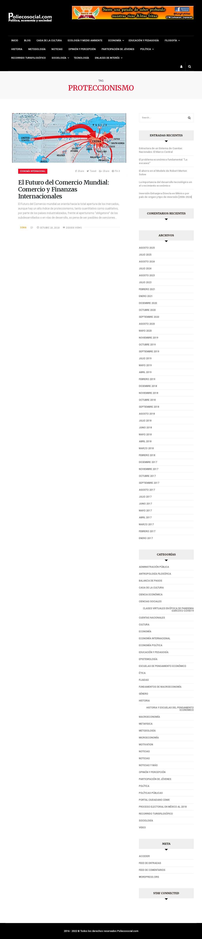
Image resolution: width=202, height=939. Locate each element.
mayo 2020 (145, 331)
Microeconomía (149, 737)
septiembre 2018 (149, 407)
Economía (145, 631)
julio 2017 (145, 497)
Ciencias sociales (150, 601)
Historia (16, 49)
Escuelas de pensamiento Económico (162, 666)
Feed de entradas (150, 863)
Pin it (117, 171)
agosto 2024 (147, 261)
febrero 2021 (147, 289)
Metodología (37, 49)
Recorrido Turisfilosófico (28, 58)
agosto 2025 (147, 248)
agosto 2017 (147, 490)
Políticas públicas (151, 793)
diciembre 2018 (148, 386)
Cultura (144, 624)
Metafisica (145, 724)
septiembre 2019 (149, 351)
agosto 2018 (147, 414)
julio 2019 (145, 358)
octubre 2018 (147, 400)
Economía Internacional (32, 171)
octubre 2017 (147, 476)
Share (81, 171)
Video (142, 827)
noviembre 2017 (148, 469)
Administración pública (154, 567)
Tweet (93, 171)
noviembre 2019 (148, 338)
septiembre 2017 (149, 483)
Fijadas (144, 680)
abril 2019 (145, 372)
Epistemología (148, 659)
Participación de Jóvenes (118, 49)
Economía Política (150, 645)
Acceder (144, 856)
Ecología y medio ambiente (85, 40)
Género (143, 694)
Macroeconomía (149, 717)
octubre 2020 (147, 310)
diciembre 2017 (148, 462)
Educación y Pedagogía (144, 40)
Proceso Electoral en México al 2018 (163, 807)
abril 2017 (145, 517)
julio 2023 (145, 282)
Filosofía (171, 40)
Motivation (146, 744)
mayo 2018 (145, 434)
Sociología (59, 58)
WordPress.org (149, 877)
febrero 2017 (147, 531)
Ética (142, 673)
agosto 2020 (147, 324)
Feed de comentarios (152, 870)
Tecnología (81, 58)
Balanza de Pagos (150, 581)
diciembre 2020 (148, 303)
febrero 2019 (147, 379)
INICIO (14, 40)
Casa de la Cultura (49, 40)
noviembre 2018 (148, 393)
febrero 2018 (147, 455)
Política (145, 49)
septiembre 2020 (149, 317)
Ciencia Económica (151, 594)
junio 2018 (145, 427)
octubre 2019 (147, 344)
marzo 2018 (146, 448)
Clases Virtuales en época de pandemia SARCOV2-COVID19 (168, 609)
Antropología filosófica (155, 574)
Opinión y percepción (82, 49)
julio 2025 (145, 255)
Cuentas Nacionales (152, 618)
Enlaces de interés (107, 58)
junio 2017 (145, 503)
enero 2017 (146, 538)
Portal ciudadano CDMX (154, 800)
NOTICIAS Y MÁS (148, 765)
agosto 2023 (147, 275)
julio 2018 (145, 421)
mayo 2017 (145, 510)
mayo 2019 (145, 365)
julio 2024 (145, 268)
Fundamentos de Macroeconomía (160, 687)
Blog (27, 40)
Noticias (57, 49)
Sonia (23, 227)
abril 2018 (145, 441)
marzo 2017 (146, 524)
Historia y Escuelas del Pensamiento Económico (170, 708)
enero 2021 (146, 296)
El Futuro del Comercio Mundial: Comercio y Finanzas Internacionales (63, 189)
